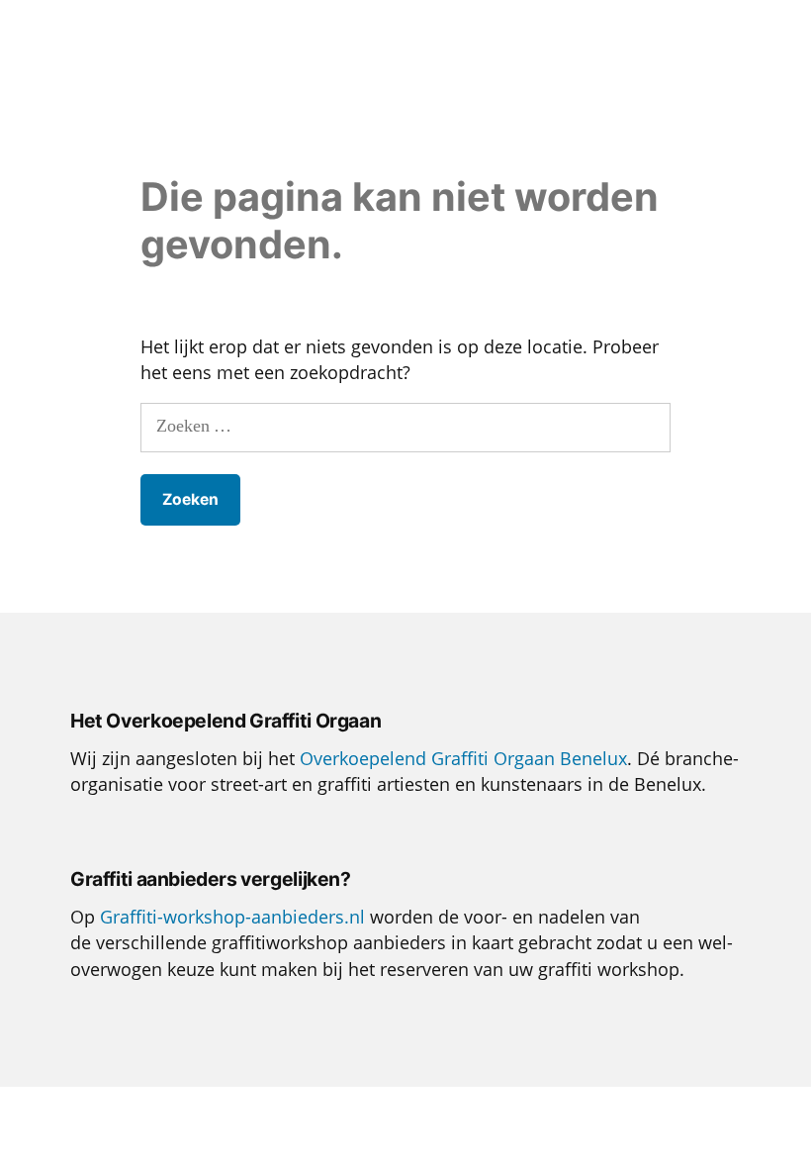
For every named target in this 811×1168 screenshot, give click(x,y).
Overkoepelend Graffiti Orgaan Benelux (463, 758)
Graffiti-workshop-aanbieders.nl (232, 916)
